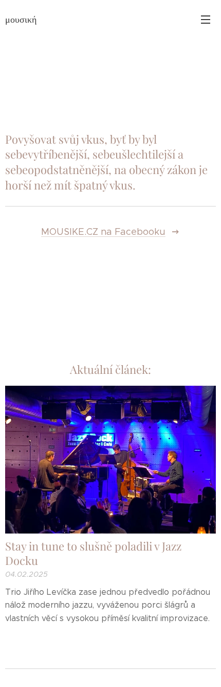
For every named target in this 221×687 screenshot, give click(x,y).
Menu (205, 19)
